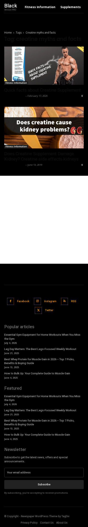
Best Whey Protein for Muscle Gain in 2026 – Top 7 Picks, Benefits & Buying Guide (39, 361)
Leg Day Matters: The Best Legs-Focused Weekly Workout (40, 349)
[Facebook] (10, 301)
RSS (73, 301)
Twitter (49, 310)
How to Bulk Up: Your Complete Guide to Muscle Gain (37, 373)
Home (8, 32)
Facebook (23, 301)
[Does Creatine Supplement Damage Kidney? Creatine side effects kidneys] (44, 127)
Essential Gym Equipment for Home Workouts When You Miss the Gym (42, 398)
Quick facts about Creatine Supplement (42, 90)
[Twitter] (38, 310)
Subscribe (44, 484)
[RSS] (64, 301)
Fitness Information (16, 82)
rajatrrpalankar (14, 95)
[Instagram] (37, 301)
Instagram (50, 301)
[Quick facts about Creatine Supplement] (44, 66)
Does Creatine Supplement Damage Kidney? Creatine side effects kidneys (41, 156)
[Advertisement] (44, 220)
